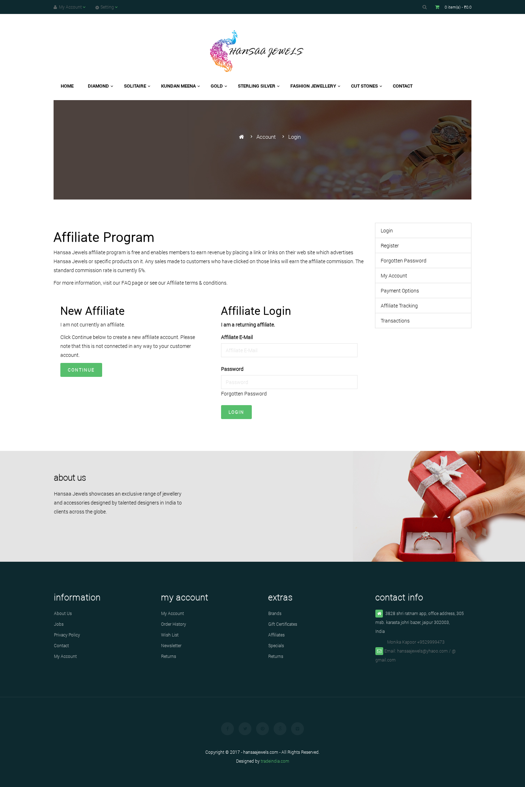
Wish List (170, 635)
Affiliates (276, 635)
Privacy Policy (67, 635)
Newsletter (171, 645)
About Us (63, 613)
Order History (173, 624)
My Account (394, 275)
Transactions (395, 320)
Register (390, 245)
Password (232, 368)
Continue (81, 370)
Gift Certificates (282, 624)
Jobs (59, 624)
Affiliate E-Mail (237, 337)
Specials (276, 645)
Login (294, 136)
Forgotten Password (244, 393)
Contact (61, 645)
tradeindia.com (275, 761)
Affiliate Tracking (399, 305)
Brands (274, 613)
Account (266, 136)
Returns (168, 656)
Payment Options (400, 290)
